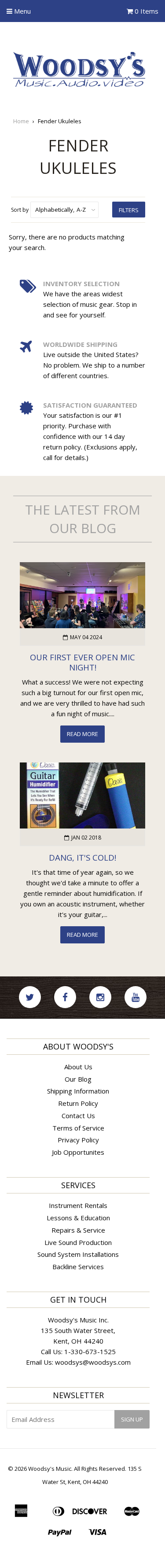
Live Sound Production (78, 1242)
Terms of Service (78, 1127)
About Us (78, 1066)
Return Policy (78, 1103)
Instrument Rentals (78, 1205)
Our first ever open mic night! (82, 662)
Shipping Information (78, 1090)
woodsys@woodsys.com (93, 1362)
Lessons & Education (78, 1217)
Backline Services (78, 1266)
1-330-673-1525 (90, 1351)
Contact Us (78, 1115)
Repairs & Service (78, 1230)
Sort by (20, 210)
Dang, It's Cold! (82, 857)
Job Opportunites (78, 1152)
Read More (82, 734)
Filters (129, 210)
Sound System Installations (78, 1254)
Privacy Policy (78, 1139)
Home (21, 121)
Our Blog (78, 1079)
